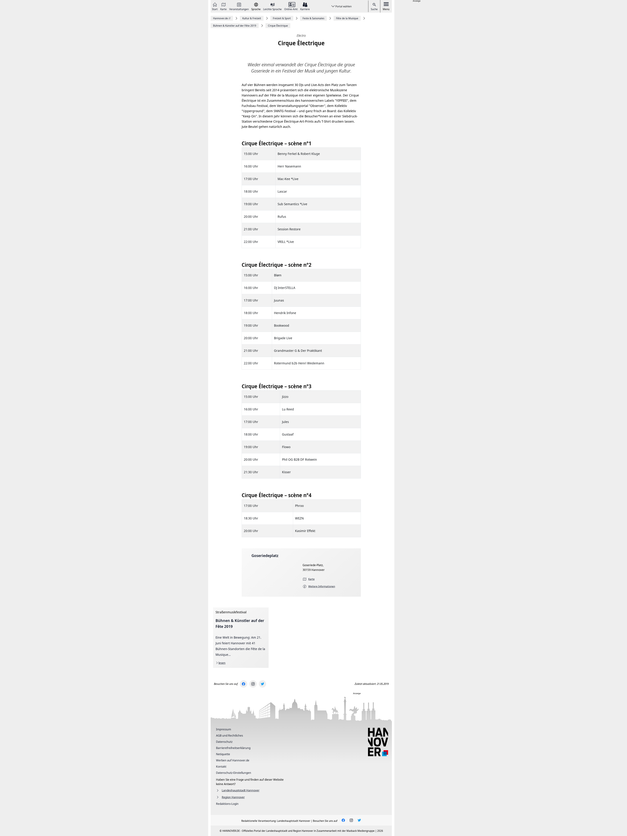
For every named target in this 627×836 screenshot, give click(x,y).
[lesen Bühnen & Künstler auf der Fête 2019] (241, 637)
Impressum (223, 729)
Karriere (305, 8)
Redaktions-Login (227, 803)
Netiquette (223, 754)
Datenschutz (224, 741)
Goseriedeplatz (264, 555)
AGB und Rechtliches (229, 735)
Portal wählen (343, 6)
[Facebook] (243, 684)
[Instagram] (253, 684)
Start (215, 8)
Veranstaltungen (239, 8)
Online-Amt (291, 8)
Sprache (256, 8)
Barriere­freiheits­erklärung (233, 747)
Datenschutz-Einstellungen (233, 772)
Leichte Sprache (272, 8)
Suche (374, 9)
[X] (262, 684)
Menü (386, 9)
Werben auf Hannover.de (232, 760)
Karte (223, 8)
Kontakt (221, 766)
